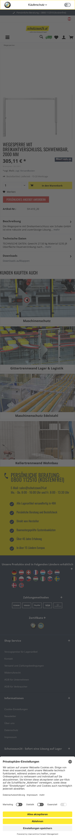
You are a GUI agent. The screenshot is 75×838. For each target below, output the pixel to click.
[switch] (67, 5)
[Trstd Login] (69, 4)
